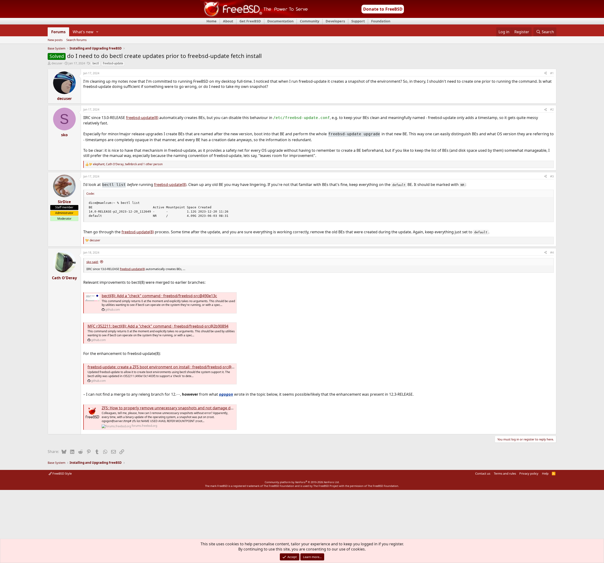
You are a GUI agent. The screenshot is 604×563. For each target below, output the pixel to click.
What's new (83, 31)
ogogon (226, 394)
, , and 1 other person (128, 164)
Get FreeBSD (250, 21)
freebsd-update (113, 63)
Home (211, 21)
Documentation (280, 21)
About (228, 21)
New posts (55, 40)
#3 (552, 176)
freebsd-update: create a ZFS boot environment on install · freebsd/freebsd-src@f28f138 (166, 367)
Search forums (76, 40)
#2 (552, 109)
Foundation (380, 21)
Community (309, 21)
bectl (95, 63)
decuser (57, 63)
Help (545, 473)
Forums (58, 31)
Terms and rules (505, 473)
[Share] (545, 73)
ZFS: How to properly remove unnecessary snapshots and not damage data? (170, 408)
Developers (335, 21)
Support (358, 21)
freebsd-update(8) (142, 117)
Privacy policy (528, 473)
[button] (97, 31)
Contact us (482, 473)
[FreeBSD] (254, 16)
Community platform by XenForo (302, 482)
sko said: (92, 262)
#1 (552, 73)
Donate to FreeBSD (383, 9)
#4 (552, 253)
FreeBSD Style (62, 473)
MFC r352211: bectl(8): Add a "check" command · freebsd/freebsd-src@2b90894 (158, 326)
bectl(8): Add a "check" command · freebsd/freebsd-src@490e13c (159, 295)
